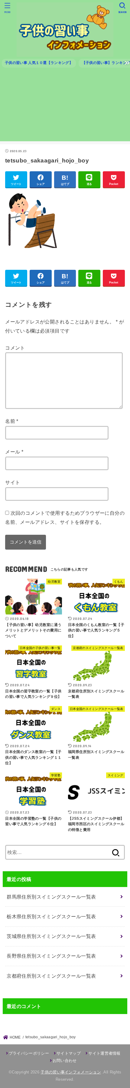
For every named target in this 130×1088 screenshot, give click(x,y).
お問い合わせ (65, 1060)
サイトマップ (69, 1053)
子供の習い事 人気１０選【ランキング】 (39, 63)
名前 (11, 421)
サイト (12, 482)
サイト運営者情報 (104, 1053)
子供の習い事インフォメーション (71, 1072)
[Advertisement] (65, 106)
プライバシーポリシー (29, 1053)
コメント (15, 347)
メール (14, 451)
